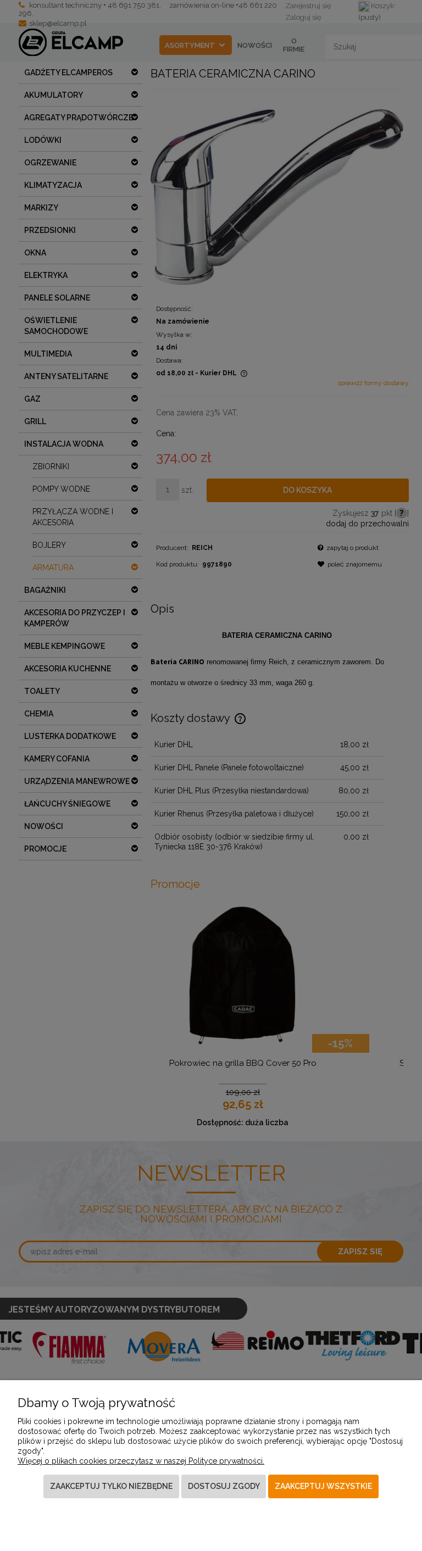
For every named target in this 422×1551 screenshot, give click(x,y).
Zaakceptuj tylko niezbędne (111, 1486)
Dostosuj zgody (224, 1486)
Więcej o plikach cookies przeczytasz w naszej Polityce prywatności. (141, 1461)
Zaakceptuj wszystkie (323, 1486)
